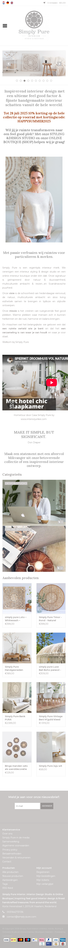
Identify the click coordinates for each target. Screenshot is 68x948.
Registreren (42, 872)
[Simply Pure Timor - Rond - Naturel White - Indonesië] (51, 598)
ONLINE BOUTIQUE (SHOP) (32, 140)
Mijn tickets (42, 880)
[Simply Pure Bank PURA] (17, 697)
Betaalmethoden (11, 853)
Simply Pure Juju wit (50, 766)
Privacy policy (9, 849)
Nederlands (3, 3)
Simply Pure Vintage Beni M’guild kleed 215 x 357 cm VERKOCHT (50, 718)
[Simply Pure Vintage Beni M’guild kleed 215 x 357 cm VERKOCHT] (51, 697)
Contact (6, 861)
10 (51, 81)
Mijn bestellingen (45, 876)
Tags (5, 884)
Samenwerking (10, 841)
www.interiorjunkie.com (34, 419)
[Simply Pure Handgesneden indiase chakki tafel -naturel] (17, 647)
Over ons (7, 833)
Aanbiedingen (10, 880)
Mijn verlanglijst (44, 884)
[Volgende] (59, 64)
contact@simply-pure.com (21, 916)
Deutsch (7, 3)
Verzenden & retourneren (16, 857)
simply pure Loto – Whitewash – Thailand (15, 619)
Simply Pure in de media (15, 837)
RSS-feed (7, 888)
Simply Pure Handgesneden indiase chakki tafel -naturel (16, 668)
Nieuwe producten (12, 876)
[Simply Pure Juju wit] (51, 747)
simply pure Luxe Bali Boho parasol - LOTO (50, 668)
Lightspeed (7, 935)
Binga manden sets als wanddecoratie (16, 768)
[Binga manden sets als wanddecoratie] (17, 747)
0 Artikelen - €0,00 (56, 3)
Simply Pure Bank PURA (15, 718)
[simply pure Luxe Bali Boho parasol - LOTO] (51, 647)
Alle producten (10, 872)
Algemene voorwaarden (15, 845)
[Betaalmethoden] (6, 939)
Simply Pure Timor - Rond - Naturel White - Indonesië (50, 619)
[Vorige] (8, 64)
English (12, 3)
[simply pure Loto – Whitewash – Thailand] (17, 598)
